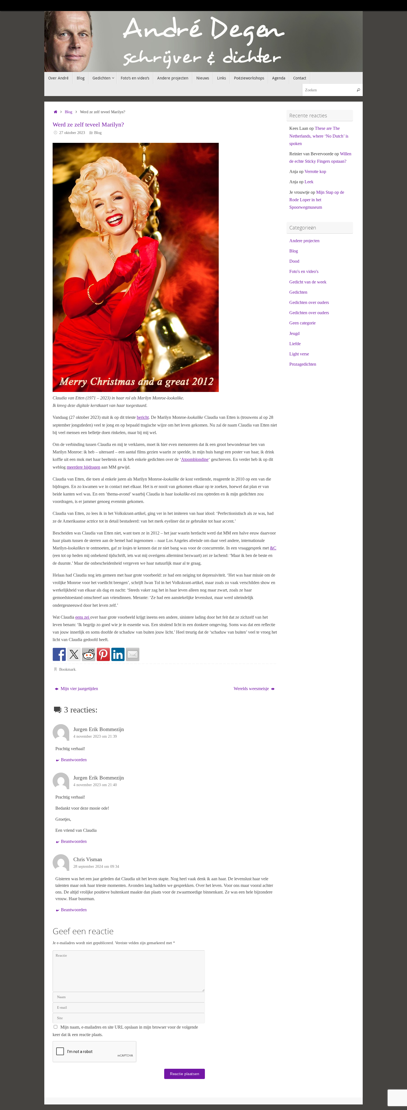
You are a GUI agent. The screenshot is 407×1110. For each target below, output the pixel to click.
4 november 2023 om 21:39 (95, 736)
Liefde (295, 343)
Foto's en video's (303, 271)
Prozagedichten (302, 364)
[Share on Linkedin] (118, 654)
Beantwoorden (74, 759)
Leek (309, 181)
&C (273, 548)
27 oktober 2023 (72, 132)
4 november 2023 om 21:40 (95, 785)
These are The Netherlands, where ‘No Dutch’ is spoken (318, 136)
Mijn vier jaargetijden (79, 688)
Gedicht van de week (307, 282)
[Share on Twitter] (74, 654)
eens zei (82, 617)
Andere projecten (304, 240)
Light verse (299, 354)
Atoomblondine (194, 459)
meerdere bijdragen (83, 467)
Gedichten (298, 292)
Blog (68, 112)
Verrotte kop (315, 171)
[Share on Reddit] (88, 654)
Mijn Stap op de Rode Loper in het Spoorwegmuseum (316, 200)
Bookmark (67, 669)
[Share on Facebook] (59, 654)
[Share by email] (132, 654)
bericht (143, 417)
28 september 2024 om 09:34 (96, 866)
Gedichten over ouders (309, 302)
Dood (294, 261)
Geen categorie (302, 323)
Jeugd (294, 333)
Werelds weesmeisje (252, 688)
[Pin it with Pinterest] (103, 654)
